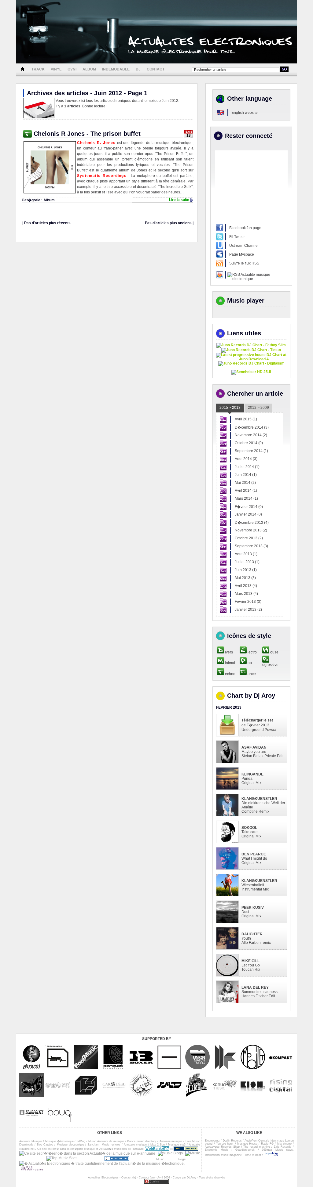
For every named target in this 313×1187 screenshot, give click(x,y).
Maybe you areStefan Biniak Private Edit (262, 751)
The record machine (256, 1146)
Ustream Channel (244, 245)
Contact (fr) (128, 1177)
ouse (273, 652)
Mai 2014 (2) (245, 482)
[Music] (192, 1154)
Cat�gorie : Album (38, 200)
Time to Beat (253, 1154)
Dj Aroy (191, 1177)
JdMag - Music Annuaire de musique (100, 1141)
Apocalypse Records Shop (222, 1146)
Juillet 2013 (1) (247, 562)
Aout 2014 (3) (246, 459)
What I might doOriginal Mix (254, 858)
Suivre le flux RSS (244, 263)
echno (229, 674)
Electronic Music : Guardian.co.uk (230, 1149)
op (249, 663)
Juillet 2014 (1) (247, 467)
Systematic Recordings (102, 176)
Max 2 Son (157, 1144)
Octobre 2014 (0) (249, 443)
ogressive (270, 665)
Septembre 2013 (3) (251, 546)
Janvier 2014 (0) (248, 514)
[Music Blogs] (170, 1154)
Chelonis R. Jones (96, 143)
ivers (228, 652)
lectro (252, 652)
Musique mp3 (177, 1144)
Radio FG (267, 1143)
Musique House (247, 1143)
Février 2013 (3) (248, 601)
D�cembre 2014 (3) (252, 427)
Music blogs (178, 1159)
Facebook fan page (245, 228)
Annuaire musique (171, 1141)
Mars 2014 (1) (246, 498)
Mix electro (284, 1143)
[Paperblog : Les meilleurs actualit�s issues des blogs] (271, 1154)
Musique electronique (70, 1144)
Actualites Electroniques (103, 1177)
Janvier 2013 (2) (248, 609)
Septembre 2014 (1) (251, 451)
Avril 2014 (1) (246, 490)
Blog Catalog (45, 1144)
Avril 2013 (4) (246, 586)
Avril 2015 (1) (246, 419)
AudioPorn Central (256, 1140)
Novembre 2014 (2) (251, 435)
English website (244, 112)
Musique (89, 1148)
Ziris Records (283, 1146)
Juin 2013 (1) (246, 570)
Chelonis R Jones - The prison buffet (87, 133)
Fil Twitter (237, 237)
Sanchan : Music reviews (103, 1144)
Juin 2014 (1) (246, 475)
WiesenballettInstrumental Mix (259, 885)
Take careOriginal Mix (251, 832)
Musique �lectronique (59, 1141)
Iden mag (276, 1140)
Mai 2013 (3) (245, 578)
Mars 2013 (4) (246, 594)
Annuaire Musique (30, 1141)
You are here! (225, 1143)
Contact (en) (147, 1177)
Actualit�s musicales (113, 1148)
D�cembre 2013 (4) (252, 522)
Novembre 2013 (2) (251, 530)
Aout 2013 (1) (246, 554)
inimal (229, 663)
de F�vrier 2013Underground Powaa (258, 725)
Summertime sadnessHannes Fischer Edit (259, 991)
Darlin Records (232, 1140)
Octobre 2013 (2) (249, 538)
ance (251, 674)
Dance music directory (141, 1141)
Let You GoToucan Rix (250, 965)
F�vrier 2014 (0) (249, 507)
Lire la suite (179, 200)
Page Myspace (241, 254)
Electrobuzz (212, 1140)
